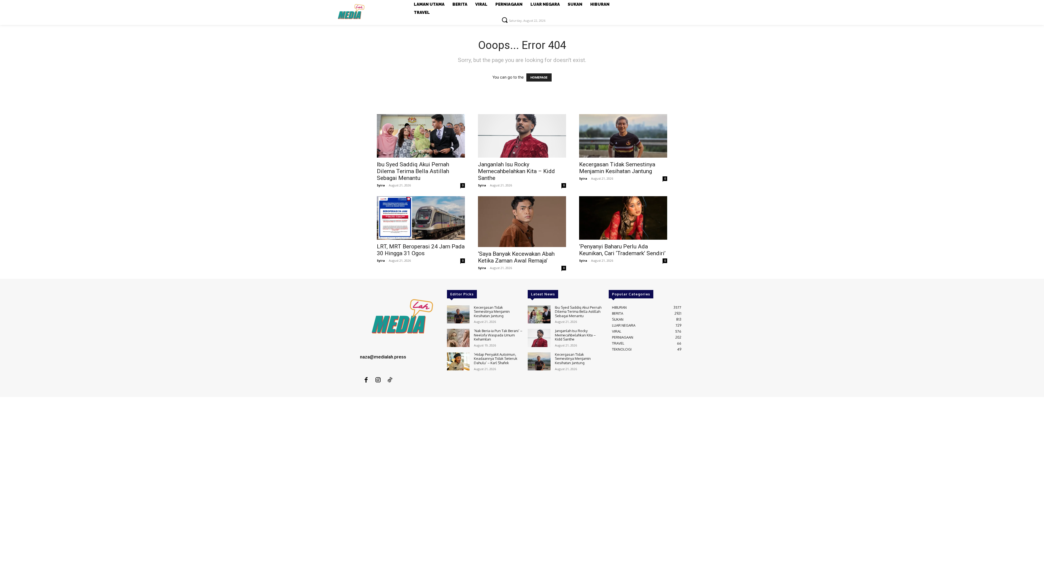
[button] (504, 20)
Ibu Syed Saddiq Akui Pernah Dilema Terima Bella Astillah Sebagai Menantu (413, 171)
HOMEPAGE (539, 77)
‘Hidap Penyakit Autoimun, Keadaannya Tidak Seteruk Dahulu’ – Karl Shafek (495, 358)
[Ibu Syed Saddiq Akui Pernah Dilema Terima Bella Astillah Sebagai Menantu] (421, 136)
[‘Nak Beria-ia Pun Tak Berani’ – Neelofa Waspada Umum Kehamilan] (458, 338)
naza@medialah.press (383, 357)
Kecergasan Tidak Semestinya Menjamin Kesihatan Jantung (617, 167)
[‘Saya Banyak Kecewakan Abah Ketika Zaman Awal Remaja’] (522, 221)
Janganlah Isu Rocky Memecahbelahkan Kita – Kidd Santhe (516, 171)
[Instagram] (378, 380)
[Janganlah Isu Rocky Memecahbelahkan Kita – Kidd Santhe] (522, 136)
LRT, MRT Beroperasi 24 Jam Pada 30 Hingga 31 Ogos (421, 250)
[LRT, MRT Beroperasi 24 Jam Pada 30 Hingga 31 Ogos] (421, 218)
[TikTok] (390, 380)
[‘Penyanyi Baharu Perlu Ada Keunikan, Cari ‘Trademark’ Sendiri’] (623, 218)
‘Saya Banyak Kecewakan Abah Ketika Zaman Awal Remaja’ (516, 257)
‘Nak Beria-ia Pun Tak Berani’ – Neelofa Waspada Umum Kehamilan (498, 335)
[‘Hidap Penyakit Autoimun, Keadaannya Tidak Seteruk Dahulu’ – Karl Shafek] (458, 361)
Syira (381, 185)
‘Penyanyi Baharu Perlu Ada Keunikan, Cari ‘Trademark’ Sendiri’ (622, 250)
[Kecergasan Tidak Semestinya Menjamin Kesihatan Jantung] (623, 136)
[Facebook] (366, 380)
